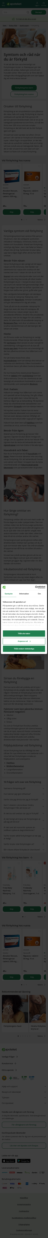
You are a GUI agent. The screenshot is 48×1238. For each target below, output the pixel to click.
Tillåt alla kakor (24, 633)
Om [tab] (39, 594)
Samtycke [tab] (9, 594)
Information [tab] (24, 594)
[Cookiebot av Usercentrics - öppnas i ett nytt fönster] (35, 587)
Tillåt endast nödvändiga (24, 649)
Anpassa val (23, 641)
